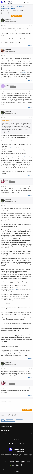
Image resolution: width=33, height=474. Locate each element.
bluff (9, 148)
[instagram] (16, 443)
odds (23, 72)
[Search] (28, 2)
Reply (30, 45)
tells (20, 101)
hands (26, 157)
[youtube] (23, 443)
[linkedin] (19, 443)
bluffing (14, 289)
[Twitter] (9, 443)
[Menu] (31, 2)
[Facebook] (12, 443)
